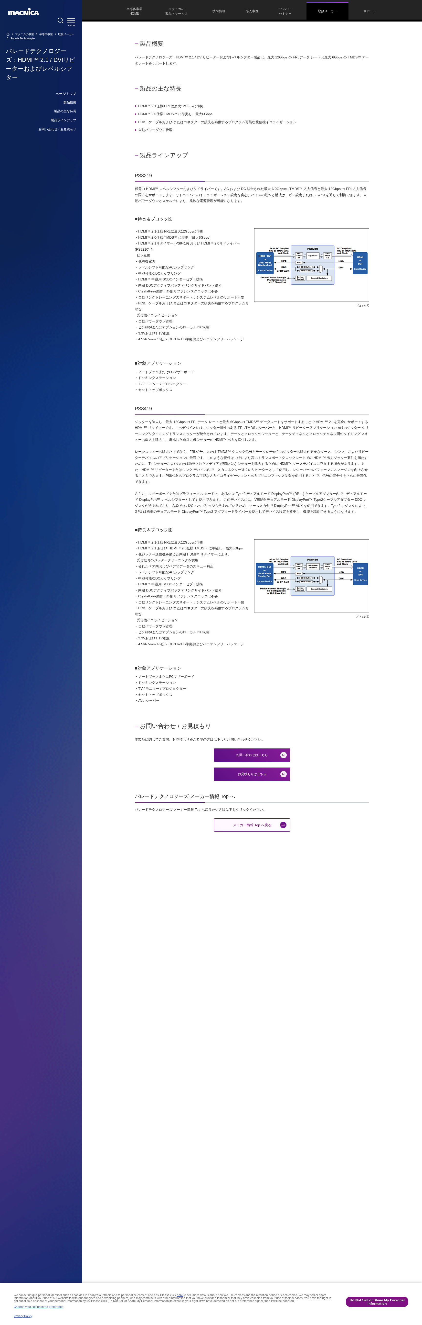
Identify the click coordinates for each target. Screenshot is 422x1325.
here (180, 1295)
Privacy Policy (23, 1316)
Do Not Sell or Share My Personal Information (377, 1301)
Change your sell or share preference (38, 1306)
